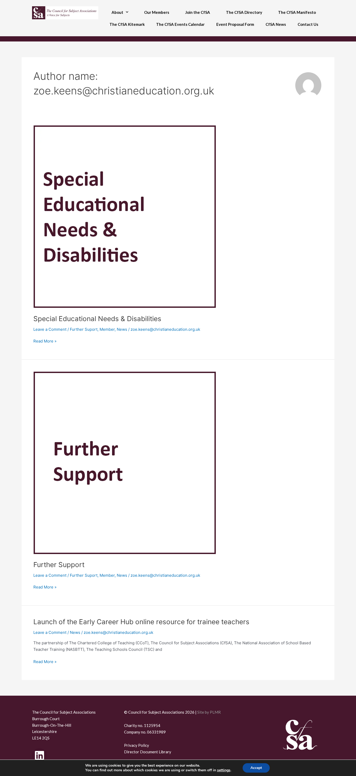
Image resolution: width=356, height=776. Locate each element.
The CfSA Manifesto (297, 12)
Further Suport (83, 329)
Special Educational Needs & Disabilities (97, 319)
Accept (256, 767)
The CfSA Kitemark (127, 24)
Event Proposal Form (235, 24)
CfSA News (276, 24)
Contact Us (308, 24)
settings (223, 770)
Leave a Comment (49, 329)
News (122, 329)
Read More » (45, 341)
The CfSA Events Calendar (180, 24)
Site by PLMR (209, 712)
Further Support (58, 565)
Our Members (156, 12)
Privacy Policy (136, 745)
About (117, 12)
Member (107, 329)
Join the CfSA (197, 12)
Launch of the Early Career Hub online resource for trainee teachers (141, 622)
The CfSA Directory (244, 12)
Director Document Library (147, 751)
